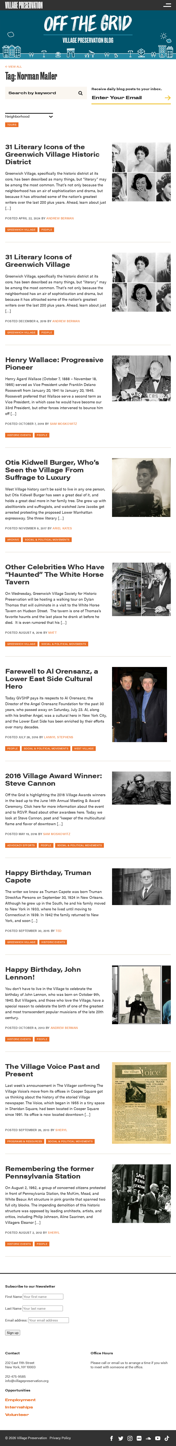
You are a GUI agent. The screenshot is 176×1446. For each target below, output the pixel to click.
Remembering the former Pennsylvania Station (49, 1171)
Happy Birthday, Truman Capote (48, 875)
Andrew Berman (60, 218)
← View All (13, 66)
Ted (59, 930)
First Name (13, 1296)
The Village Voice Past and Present (52, 1069)
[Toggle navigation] (167, 5)
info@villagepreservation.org (27, 1380)
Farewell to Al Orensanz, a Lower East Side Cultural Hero (51, 678)
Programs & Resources (24, 1141)
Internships (19, 1407)
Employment (20, 1400)
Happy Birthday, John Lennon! (43, 972)
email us (117, 1362)
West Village (84, 748)
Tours (11, 124)
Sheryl (61, 1130)
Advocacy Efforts (21, 845)
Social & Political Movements (47, 539)
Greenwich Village (21, 229)
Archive (13, 539)
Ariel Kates (62, 528)
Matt (52, 632)
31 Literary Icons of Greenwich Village (38, 260)
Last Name (13, 1308)
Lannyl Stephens (58, 737)
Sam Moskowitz (63, 423)
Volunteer (17, 1415)
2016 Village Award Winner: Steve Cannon (53, 779)
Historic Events (19, 435)
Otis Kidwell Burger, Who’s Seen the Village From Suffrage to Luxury (52, 469)
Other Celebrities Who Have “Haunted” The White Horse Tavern (54, 574)
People (46, 229)
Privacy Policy (60, 1437)
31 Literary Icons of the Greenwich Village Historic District (52, 153)
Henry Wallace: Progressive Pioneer (54, 363)
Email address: (16, 1320)
